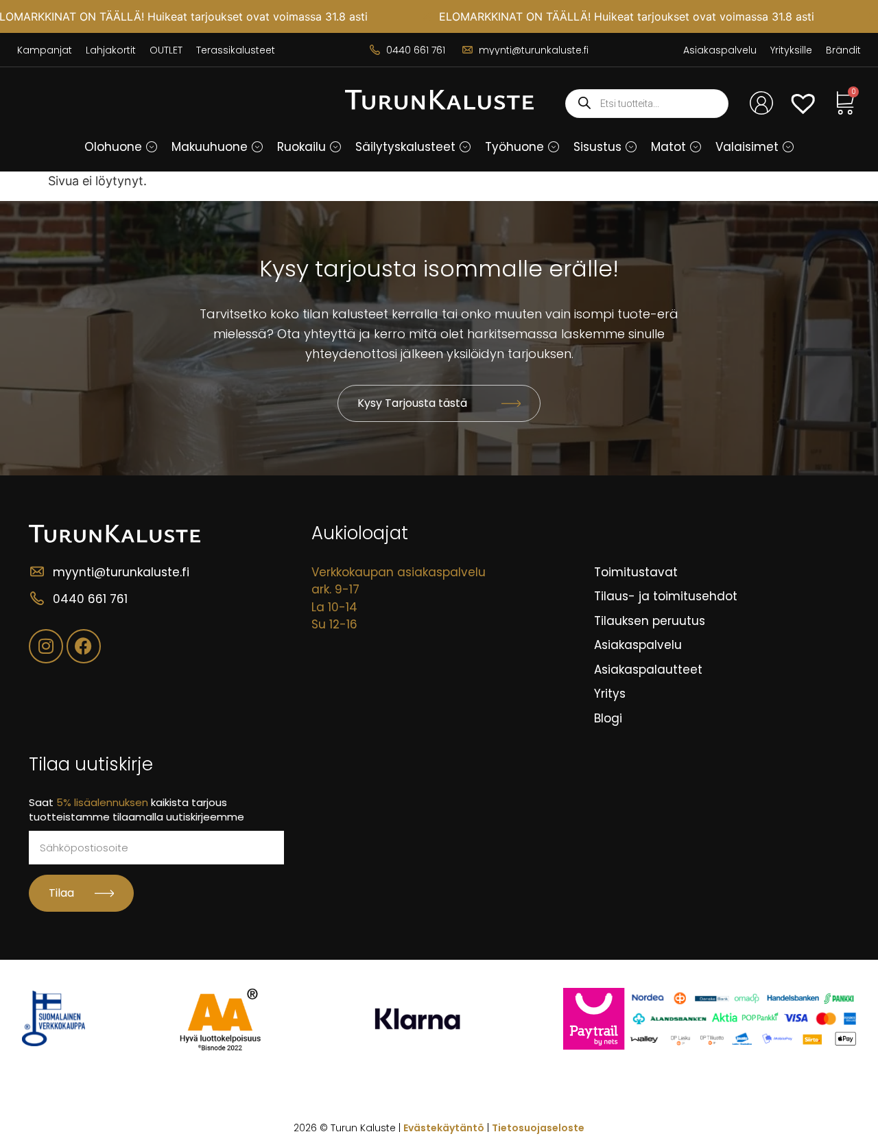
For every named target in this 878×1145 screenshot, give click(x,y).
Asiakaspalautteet (648, 669)
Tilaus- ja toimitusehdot (665, 596)
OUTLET (166, 50)
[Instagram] (46, 646)
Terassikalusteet (235, 50)
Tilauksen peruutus (649, 621)
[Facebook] (84, 646)
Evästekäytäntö (443, 1128)
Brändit (843, 50)
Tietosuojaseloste (538, 1128)
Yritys (610, 693)
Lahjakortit (111, 50)
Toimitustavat (636, 572)
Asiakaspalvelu (720, 50)
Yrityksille (791, 50)
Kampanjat (44, 50)
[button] (151, 147)
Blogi (608, 718)
